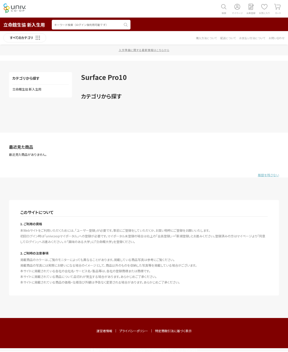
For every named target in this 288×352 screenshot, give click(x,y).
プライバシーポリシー (133, 330)
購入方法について (206, 38)
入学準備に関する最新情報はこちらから (144, 50)
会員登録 (250, 13)
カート (278, 13)
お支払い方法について (252, 38)
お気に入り (264, 13)
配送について (228, 38)
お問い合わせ (277, 38)
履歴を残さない (268, 175)
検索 (224, 13)
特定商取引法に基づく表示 (173, 330)
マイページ (237, 13)
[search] (125, 24)
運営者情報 (104, 330)
